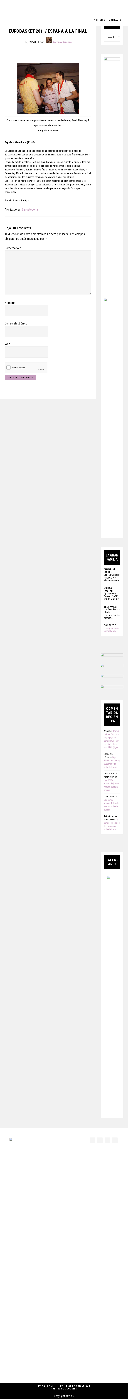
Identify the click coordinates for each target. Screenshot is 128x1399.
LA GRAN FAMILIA (25, 6)
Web (7, 344)
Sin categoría (30, 209)
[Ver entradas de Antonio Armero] (49, 40)
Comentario (13, 248)
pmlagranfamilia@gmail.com (111, 630)
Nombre (10, 303)
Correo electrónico (16, 323)
